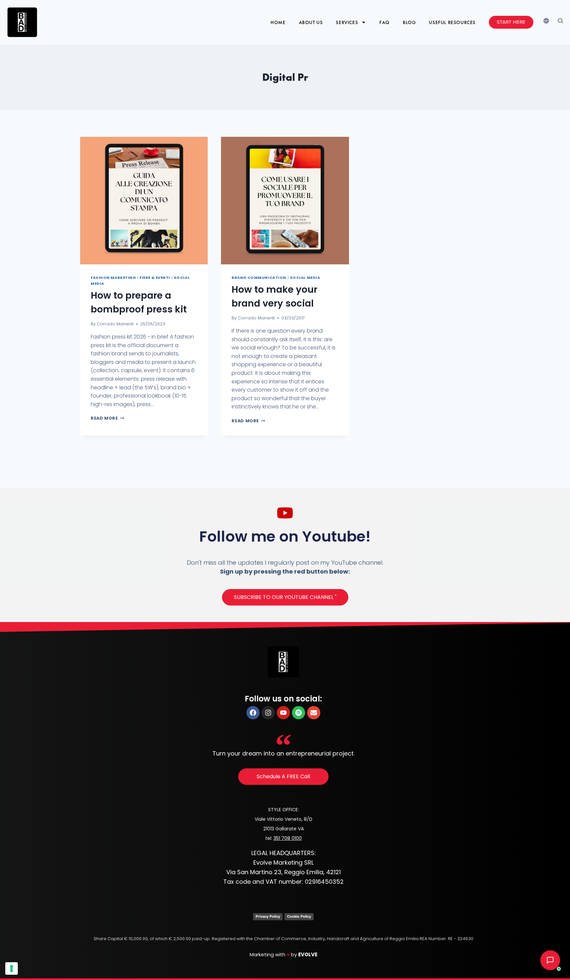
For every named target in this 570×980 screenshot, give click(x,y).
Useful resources (452, 22)
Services (347, 22)
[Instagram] (268, 712)
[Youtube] (283, 712)
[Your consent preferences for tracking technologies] (11, 968)
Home (277, 22)
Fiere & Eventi (155, 277)
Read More (107, 418)
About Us (311, 22)
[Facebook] (253, 712)
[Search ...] (560, 22)
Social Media (305, 277)
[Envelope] (313, 712)
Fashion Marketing (113, 277)
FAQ (384, 22)
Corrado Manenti (115, 324)
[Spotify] (298, 712)
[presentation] (144, 200)
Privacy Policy (268, 916)
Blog (409, 22)
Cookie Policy (299, 916)
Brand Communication (259, 277)
